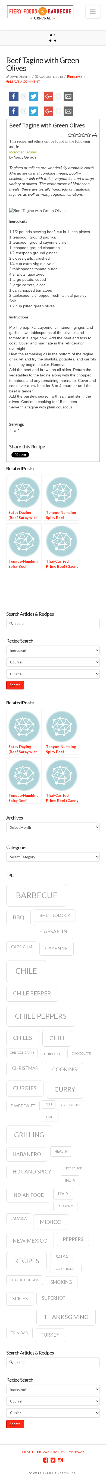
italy (63, 1193)
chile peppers (41, 1016)
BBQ (18, 917)
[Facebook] (45, 1460)
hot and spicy (32, 1172)
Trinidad (19, 1333)
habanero (27, 1154)
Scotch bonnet (66, 1269)
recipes (26, 1261)
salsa (62, 1256)
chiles (22, 1037)
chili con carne (22, 1052)
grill (50, 1117)
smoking (61, 1282)
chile (26, 970)
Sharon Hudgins (24, 1280)
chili (56, 1038)
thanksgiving (66, 1316)
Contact (77, 1452)
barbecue (37, 895)
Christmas (25, 1068)
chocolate (81, 1053)
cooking (64, 1069)
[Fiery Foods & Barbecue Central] (40, 12)
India (70, 1180)
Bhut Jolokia (55, 915)
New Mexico (30, 1240)
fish (49, 1104)
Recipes (76, 77)
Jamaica (19, 1218)
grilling (29, 1135)
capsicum (21, 946)
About (28, 1452)
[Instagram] (60, 1460)
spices (20, 1298)
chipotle (52, 1054)
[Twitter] (53, 1460)
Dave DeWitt (23, 1106)
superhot (54, 1298)
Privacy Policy (51, 1452)
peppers (73, 1239)
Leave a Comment (25, 81)
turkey (49, 1335)
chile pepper (32, 993)
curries (25, 1088)
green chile (71, 1105)
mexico (50, 1221)
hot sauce (73, 1168)
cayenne (56, 948)
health (61, 1151)
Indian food (28, 1195)
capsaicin (53, 931)
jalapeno (65, 1206)
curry (64, 1089)
